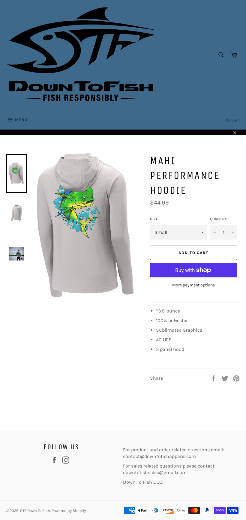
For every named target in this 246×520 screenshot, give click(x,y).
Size (154, 219)
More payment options (193, 285)
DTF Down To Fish (35, 510)
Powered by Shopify (69, 510)
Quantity (218, 219)
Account (232, 120)
